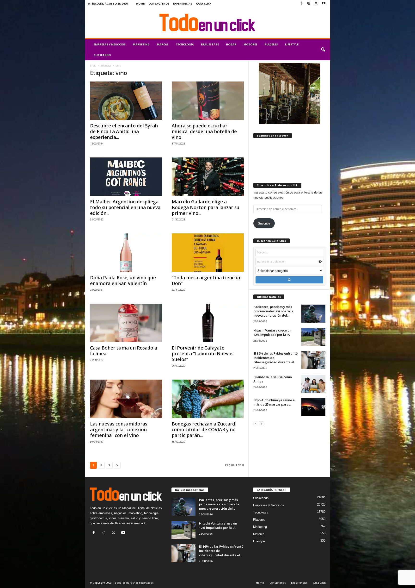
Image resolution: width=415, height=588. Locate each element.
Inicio (93, 65)
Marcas (163, 44)
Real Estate (210, 44)
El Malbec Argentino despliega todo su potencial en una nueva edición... (125, 207)
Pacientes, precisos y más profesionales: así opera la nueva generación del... (273, 311)
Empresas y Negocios (110, 44)
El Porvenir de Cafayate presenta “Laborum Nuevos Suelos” (202, 354)
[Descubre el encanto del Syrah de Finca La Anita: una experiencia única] (126, 100)
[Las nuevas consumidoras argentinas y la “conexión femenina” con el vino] (126, 399)
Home (140, 3)
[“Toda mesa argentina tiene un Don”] (208, 252)
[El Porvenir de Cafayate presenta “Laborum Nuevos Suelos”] (208, 323)
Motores (250, 44)
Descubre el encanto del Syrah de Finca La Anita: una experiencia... (124, 131)
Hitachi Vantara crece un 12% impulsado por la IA (272, 332)
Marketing (141, 44)
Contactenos (158, 3)
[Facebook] (301, 3)
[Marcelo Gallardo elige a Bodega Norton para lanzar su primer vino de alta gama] (208, 176)
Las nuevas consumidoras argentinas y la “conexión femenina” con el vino (118, 429)
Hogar (231, 44)
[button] (323, 49)
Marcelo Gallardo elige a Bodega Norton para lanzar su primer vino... (205, 207)
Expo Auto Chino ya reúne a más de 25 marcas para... (274, 402)
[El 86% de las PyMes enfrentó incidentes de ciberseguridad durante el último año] (313, 360)
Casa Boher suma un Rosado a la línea (123, 351)
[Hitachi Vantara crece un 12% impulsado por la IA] (313, 337)
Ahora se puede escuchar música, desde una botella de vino (204, 131)
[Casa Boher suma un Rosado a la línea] (126, 323)
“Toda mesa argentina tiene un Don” (207, 281)
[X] (316, 3)
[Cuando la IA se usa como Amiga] (313, 384)
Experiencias (182, 3)
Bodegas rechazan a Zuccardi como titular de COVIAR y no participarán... (204, 429)
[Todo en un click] (207, 22)
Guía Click (203, 3)
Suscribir (264, 223)
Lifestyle (292, 44)
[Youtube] (324, 3)
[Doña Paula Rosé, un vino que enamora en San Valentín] (126, 252)
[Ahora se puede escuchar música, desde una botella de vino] (208, 100)
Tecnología (185, 44)
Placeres (271, 44)
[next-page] (261, 423)
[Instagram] (309, 3)
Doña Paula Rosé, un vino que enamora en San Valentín (123, 281)
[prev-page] (255, 423)
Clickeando (102, 55)
